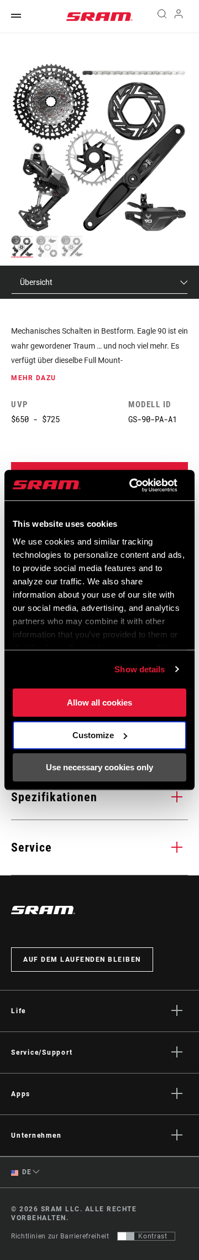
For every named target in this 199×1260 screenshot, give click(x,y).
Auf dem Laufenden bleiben (82, 959)
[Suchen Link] (161, 16)
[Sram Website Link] (99, 16)
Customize (93, 735)
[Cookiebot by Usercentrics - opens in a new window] (132, 485)
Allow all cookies (99, 702)
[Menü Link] (16, 16)
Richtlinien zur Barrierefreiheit (60, 1236)
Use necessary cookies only (99, 767)
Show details (139, 669)
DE (26, 1172)
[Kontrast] (126, 1236)
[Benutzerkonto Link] (178, 16)
